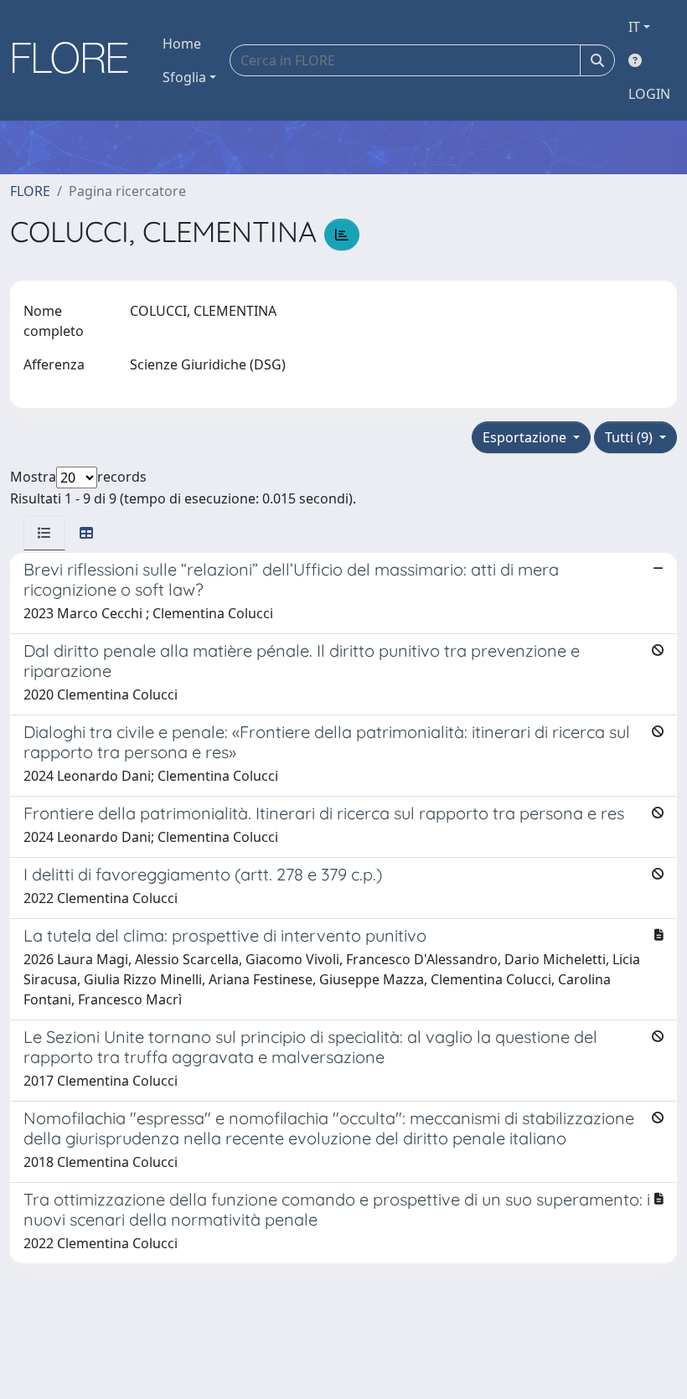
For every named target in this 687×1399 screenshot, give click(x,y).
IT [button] (634, 27)
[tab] (44, 532)
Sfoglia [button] (184, 77)
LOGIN (649, 94)
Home (182, 43)
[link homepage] (76, 60)
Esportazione (526, 437)
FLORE (30, 191)
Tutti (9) (630, 437)
